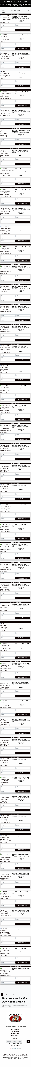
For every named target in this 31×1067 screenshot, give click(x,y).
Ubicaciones (15, 1029)
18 (19, 995)
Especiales (15, 1038)
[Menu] (27, 3)
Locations (16, 1)
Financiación (15, 1031)
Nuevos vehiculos (14, 1035)
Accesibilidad (16, 1053)
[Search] (28, 1041)
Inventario (15, 1033)
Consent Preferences (22, 1055)
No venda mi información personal (15, 1055)
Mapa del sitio (15, 1054)
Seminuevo (15, 1036)
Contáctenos (7, 1053)
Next (23, 995)
